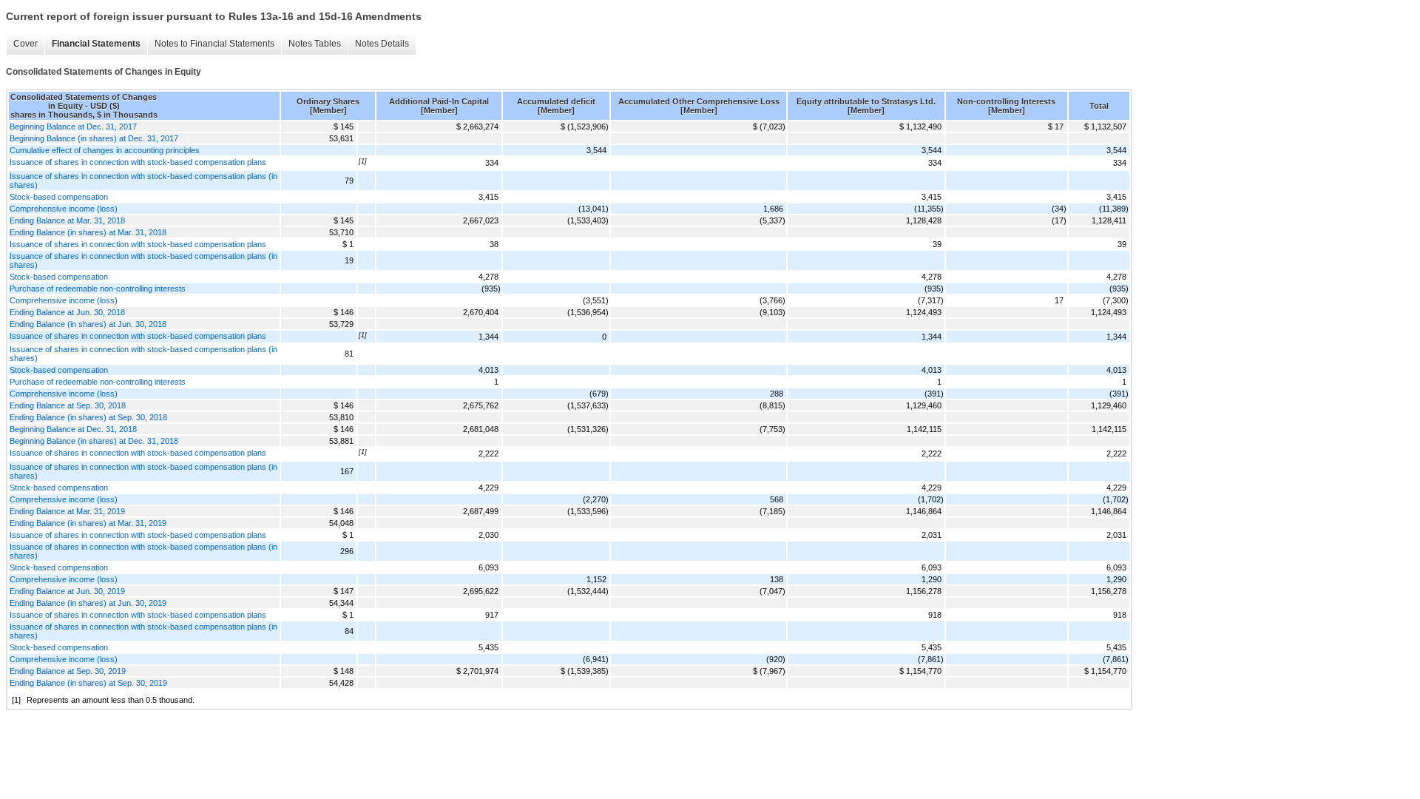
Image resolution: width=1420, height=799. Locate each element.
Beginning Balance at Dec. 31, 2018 (73, 429)
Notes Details (382, 43)
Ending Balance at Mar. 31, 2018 (67, 220)
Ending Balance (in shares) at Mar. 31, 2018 (88, 232)
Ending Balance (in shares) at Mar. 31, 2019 (88, 523)
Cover (25, 43)
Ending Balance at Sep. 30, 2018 (68, 405)
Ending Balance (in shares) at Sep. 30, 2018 (88, 417)
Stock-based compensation (59, 196)
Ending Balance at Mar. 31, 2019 (67, 511)
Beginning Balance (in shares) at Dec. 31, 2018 (94, 440)
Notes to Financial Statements (214, 43)
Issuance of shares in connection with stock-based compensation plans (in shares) (143, 180)
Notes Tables (314, 43)
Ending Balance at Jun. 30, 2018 (67, 312)
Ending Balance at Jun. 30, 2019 (67, 591)
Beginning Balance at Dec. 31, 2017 (73, 126)
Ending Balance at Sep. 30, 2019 (68, 671)
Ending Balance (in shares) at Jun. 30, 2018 (88, 324)
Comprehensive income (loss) (64, 208)
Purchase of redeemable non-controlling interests (98, 288)
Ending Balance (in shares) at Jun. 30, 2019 (88, 603)
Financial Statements (96, 43)
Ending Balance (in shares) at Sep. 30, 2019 (88, 682)
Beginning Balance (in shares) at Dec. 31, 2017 (94, 138)
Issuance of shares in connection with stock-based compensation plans (138, 162)
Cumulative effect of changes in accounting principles (105, 150)
